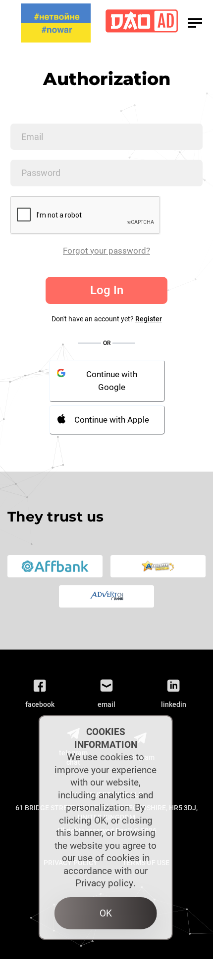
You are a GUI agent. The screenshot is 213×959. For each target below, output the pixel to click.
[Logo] (142, 23)
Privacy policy (104, 883)
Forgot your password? (106, 251)
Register (148, 319)
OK (106, 913)
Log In (106, 290)
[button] (195, 23)
